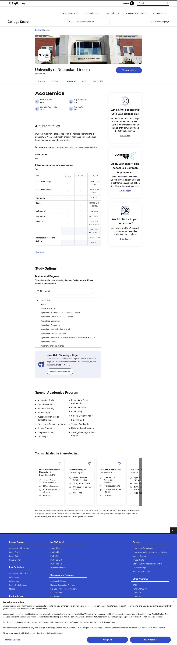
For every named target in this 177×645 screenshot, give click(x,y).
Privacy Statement (55, 633)
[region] (68, 323)
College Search (19, 22)
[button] (36, 482)
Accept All (107, 640)
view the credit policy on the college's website (76, 147)
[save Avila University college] (89, 463)
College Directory (43, 30)
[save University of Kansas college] (120, 463)
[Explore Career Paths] (68, 364)
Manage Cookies (12, 640)
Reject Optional (150, 640)
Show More (39, 252)
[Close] (173, 601)
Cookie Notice (25, 633)
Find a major (46, 291)
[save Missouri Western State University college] (59, 463)
